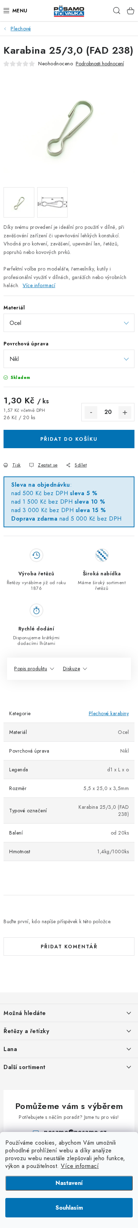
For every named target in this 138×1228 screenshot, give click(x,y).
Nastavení (69, 1183)
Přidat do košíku (69, 439)
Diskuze (71, 668)
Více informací (80, 1166)
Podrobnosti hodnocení (100, 64)
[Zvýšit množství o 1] (125, 412)
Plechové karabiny (109, 713)
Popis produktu (30, 668)
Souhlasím (69, 1208)
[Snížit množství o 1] (91, 412)
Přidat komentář (69, 946)
